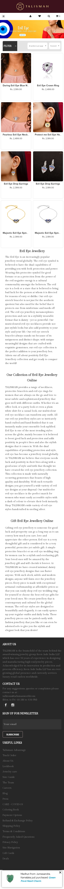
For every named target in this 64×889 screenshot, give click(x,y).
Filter (8, 46)
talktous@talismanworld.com (19, 696)
